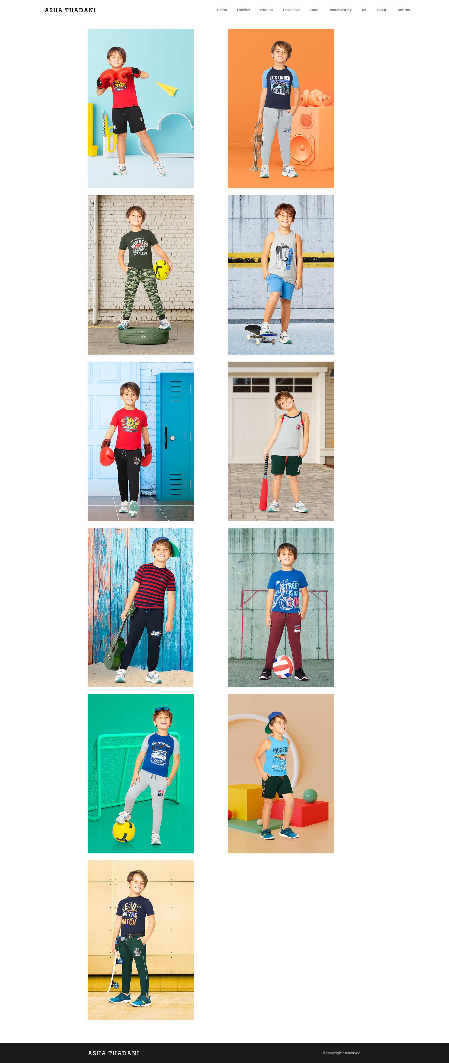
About (381, 9)
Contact (403, 9)
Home (222, 9)
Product (266, 9)
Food (314, 9)
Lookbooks (291, 9)
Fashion (243, 9)
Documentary (340, 9)
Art (364, 9)
